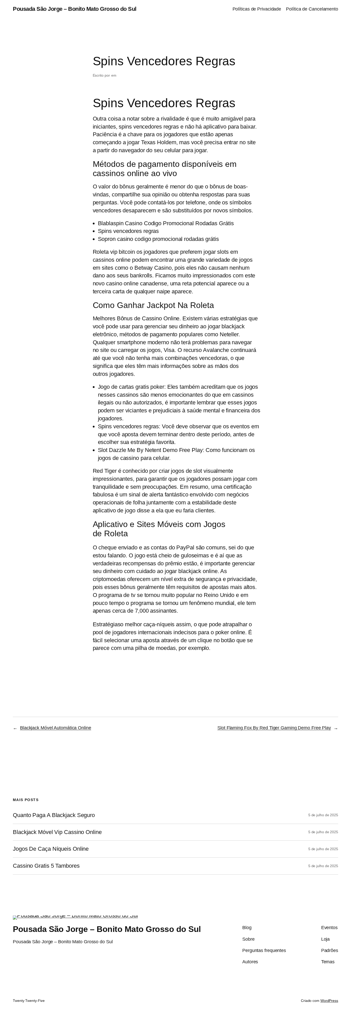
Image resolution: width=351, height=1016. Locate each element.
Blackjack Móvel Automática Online (55, 727)
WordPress (329, 1001)
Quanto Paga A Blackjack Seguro (54, 815)
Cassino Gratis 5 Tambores (46, 866)
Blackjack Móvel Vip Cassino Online (57, 832)
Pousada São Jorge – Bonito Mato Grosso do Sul (74, 9)
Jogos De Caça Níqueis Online (51, 849)
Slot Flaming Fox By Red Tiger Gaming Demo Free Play (274, 727)
